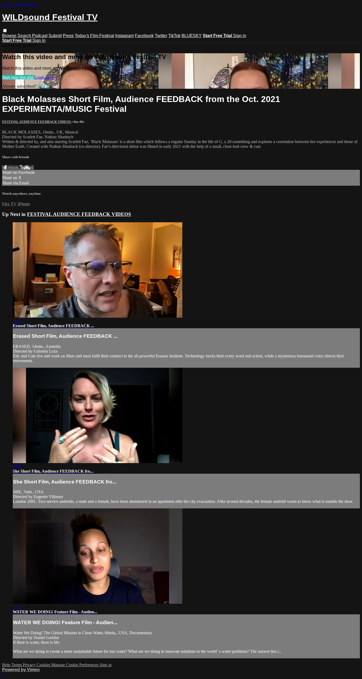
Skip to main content (19, 4)
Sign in (239, 35)
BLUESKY (192, 35)
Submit (55, 35)
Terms (17, 665)
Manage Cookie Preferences (75, 665)
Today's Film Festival (94, 35)
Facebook (144, 35)
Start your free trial (18, 77)
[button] (5, 30)
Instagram (124, 35)
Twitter (161, 35)
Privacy (30, 665)
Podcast (39, 35)
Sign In (39, 40)
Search (24, 35)
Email (29, 167)
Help (6, 665)
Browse (9, 35)
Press (68, 35)
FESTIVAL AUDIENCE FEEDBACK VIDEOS (37, 122)
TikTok (174, 35)
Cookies (44, 665)
